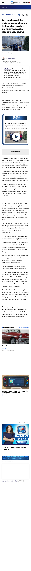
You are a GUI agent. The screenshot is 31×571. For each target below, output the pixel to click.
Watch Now (26, 2)
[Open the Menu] (2, 2)
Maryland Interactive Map (9, 481)
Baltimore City (8, 14)
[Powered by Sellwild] (26, 422)
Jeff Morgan (11, 58)
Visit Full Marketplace (23, 327)
